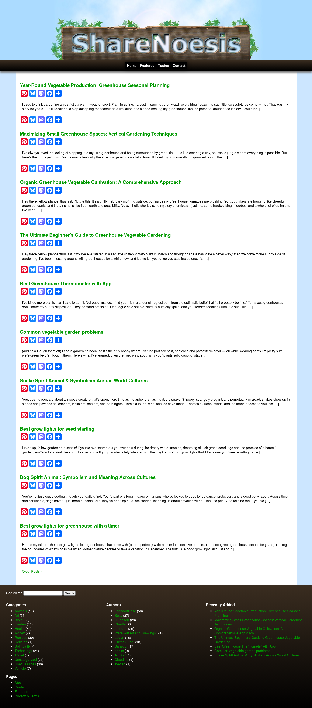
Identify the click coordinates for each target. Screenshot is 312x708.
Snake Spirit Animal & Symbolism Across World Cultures (84, 380)
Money (20, 633)
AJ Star (120, 655)
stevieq (120, 664)
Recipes (21, 637)
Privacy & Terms (27, 696)
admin (119, 650)
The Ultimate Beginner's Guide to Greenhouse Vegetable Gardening (95, 234)
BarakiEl (121, 646)
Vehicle (20, 668)
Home (131, 65)
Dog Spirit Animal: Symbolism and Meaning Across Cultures (88, 477)
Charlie (120, 624)
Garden (20, 624)
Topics (163, 65)
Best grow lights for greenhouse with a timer (69, 525)
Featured (147, 65)
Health (20, 628)
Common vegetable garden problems (61, 331)
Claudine (121, 659)
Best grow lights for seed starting (57, 428)
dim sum (121, 628)
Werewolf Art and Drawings (135, 633)
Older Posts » (32, 571)
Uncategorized (26, 659)
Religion (21, 641)
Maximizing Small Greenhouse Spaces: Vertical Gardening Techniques (98, 133)
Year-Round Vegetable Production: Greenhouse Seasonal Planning (95, 85)
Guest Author (124, 641)
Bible (18, 619)
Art (17, 615)
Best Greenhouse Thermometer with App (66, 283)
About (19, 682)
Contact (179, 65)
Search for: (14, 592)
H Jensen (122, 619)
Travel (19, 655)
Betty (118, 615)
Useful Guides (25, 664)
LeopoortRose (126, 611)
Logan (119, 637)
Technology (23, 650)
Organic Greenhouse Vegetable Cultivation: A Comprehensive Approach (101, 182)
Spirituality (23, 646)
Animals (21, 611)
